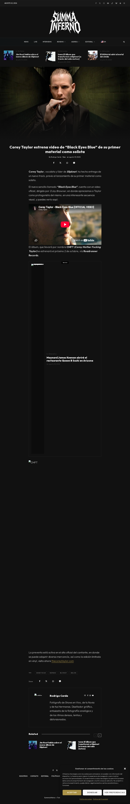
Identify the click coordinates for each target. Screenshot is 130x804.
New (64, 157)
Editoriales (63, 51)
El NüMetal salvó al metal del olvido (112, 55)
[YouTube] (108, 3)
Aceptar (72, 792)
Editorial (45, 776)
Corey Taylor (41, 673)
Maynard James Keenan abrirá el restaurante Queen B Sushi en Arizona (70, 359)
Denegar (92, 792)
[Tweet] (60, 163)
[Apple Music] (120, 3)
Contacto (34, 776)
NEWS (26, 42)
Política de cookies (86, 799)
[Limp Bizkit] (93, 55)
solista (74, 673)
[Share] (53, 163)
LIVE (35, 42)
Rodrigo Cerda (59, 695)
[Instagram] (104, 3)
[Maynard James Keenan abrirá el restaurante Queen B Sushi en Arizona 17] (37, 359)
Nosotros (23, 776)
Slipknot (64, 673)
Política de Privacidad (100, 799)
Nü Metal (21, 51)
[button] (125, 768)
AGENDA (74, 42)
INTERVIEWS (47, 42)
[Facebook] (96, 3)
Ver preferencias (114, 792)
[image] (50, 56)
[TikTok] (112, 3)
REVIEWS (60, 42)
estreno (53, 673)
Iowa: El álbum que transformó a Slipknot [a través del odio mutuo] (69, 56)
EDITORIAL (89, 42)
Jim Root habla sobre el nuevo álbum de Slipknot (27, 55)
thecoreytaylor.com (63, 661)
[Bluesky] (116, 3)
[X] (100, 3)
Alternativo (52, 354)
